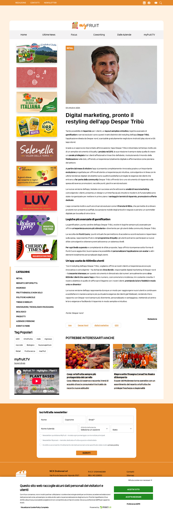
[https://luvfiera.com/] (36, 202)
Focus (74, 34)
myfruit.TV (149, 34)
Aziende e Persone (25, 321)
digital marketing (101, 325)
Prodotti (21, 316)
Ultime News (48, 34)
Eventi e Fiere (23, 326)
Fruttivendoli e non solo (29, 292)
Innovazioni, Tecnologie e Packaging (35, 307)
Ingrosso (21, 288)
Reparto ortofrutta (27, 283)
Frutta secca (30, 351)
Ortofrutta (28, 339)
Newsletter (50, 2)
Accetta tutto (133, 489)
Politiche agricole (25, 297)
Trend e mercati (24, 302)
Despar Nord (83, 325)
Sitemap (130, 475)
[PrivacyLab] (105, 507)
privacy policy (113, 445)
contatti (35, 2)
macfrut (42, 351)
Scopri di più (19, 363)
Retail (19, 278)
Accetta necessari (133, 497)
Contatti (130, 471)
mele (39, 339)
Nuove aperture (44, 345)
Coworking (99, 34)
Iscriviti (87, 453)
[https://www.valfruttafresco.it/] (36, 104)
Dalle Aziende (124, 34)
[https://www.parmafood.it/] (36, 128)
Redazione (20, 2)
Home (24, 34)
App (70, 325)
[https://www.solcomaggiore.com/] (36, 79)
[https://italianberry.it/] (36, 227)
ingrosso (48, 339)
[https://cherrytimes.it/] (36, 252)
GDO (18, 339)
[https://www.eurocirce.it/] (36, 54)
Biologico (21, 311)
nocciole (19, 345)
